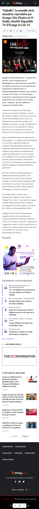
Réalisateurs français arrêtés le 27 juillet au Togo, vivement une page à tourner (13, 412)
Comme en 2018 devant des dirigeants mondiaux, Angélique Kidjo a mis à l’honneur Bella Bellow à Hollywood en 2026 (12, 381)
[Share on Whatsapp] (14, 31)
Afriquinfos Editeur (7, 36)
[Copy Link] (17, 31)
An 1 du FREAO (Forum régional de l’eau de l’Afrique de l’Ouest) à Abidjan (22, 292)
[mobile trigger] (4, 3)
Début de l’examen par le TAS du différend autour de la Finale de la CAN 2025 (21, 312)
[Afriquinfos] (19, 3)
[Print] (20, 31)
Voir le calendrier (8, 339)
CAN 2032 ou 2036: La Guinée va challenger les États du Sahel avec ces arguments (12, 425)
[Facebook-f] (15, 482)
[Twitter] (24, 482)
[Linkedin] (19, 482)
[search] (35, 3)
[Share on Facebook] (7, 31)
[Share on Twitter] (10, 31)
